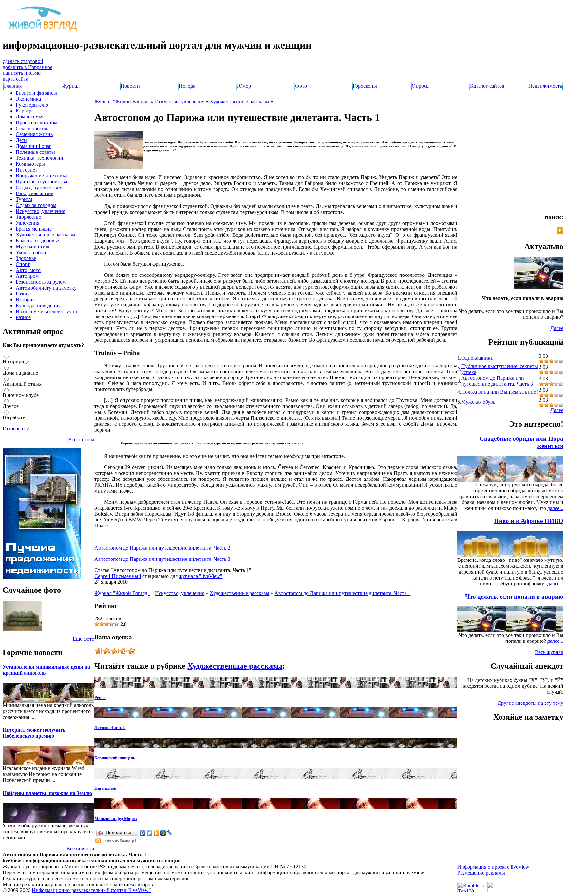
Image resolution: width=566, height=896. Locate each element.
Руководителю (32, 105)
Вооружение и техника (41, 175)
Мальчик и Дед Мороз (115, 818)
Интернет (26, 170)
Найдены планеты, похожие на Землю (47, 793)
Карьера (25, 110)
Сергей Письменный (117, 576)
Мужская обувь (478, 402)
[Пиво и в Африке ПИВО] (550, 555)
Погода (187, 86)
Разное (23, 293)
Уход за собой (31, 252)
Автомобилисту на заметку (46, 288)
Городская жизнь (34, 193)
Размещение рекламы (481, 873)
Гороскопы (365, 86)
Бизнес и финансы (36, 93)
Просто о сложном (36, 122)
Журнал (71, 86)
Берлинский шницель (114, 757)
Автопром (27, 276)
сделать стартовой (23, 61)
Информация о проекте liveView (493, 867)
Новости (130, 86)
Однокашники (477, 358)
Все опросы (81, 439)
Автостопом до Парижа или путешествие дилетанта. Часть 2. (163, 548)
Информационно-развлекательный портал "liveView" (91, 890)
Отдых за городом (36, 205)
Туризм (24, 199)
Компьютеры (30, 164)
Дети (21, 140)
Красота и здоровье (37, 240)
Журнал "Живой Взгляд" (122, 101)
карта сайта (15, 79)
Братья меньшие (34, 229)
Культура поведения (38, 305)
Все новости (80, 848)
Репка (100, 697)
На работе (14, 417)
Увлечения (27, 223)
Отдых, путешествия (39, 187)
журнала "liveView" (200, 576)
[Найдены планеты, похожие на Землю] (12, 821)
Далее (556, 328)
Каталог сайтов (487, 86)
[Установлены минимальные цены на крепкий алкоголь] (12, 700)
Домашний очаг (33, 146)
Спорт (23, 264)
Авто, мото (28, 270)
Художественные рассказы (45, 234)
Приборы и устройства (41, 181)
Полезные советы (35, 152)
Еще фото (83, 638)
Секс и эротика (33, 128)
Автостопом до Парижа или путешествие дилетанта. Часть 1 (342, 593)
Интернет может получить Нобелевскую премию (34, 733)
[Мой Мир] (163, 833)
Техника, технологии (39, 158)
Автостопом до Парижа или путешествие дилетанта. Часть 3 (497, 381)
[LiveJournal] (170, 833)
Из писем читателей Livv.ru (46, 311)
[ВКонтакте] (142, 833)
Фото (301, 86)
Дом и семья (29, 116)
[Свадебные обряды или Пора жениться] (550, 480)
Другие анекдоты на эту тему (530, 703)
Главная (13, 86)
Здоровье (26, 258)
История (25, 299)
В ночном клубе (21, 395)
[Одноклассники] (156, 833)
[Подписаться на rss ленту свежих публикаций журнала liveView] (116, 841)
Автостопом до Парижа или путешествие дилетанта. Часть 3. (163, 559)
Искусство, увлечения (40, 211)
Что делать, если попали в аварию (514, 596)
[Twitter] (149, 833)
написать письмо (22, 73)
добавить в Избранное (27, 67)
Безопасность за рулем (41, 282)
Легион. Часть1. (109, 727)
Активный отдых (22, 384)
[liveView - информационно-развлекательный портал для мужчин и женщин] (44, 30)
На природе (16, 361)
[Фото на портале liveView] (22, 629)
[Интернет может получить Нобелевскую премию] (12, 763)
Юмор (244, 86)
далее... (555, 508)
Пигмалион (105, 788)
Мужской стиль (33, 246)
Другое (11, 406)
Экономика (28, 99)
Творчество (28, 217)
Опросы (421, 86)
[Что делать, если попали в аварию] (538, 287)
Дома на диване (20, 373)
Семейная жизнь (34, 134)
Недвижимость (545, 86)
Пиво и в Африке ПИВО (528, 521)
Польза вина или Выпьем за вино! (499, 392)
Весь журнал (549, 652)
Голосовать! (16, 428)
